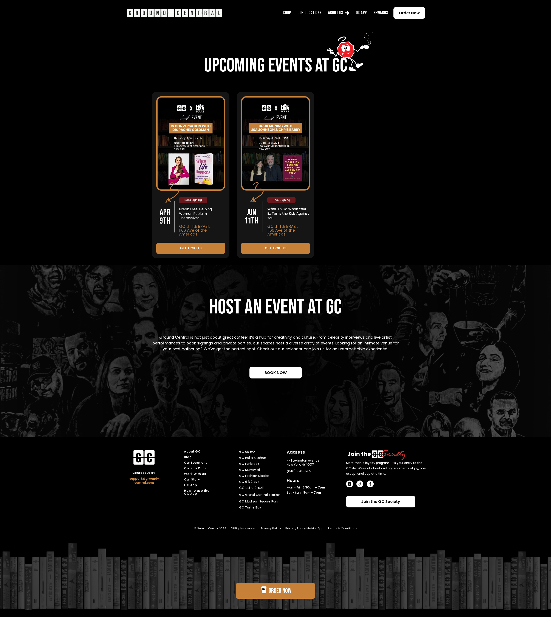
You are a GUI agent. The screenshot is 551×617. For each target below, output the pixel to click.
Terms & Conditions (342, 528)
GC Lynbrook (249, 464)
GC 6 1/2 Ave (249, 482)
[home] (174, 12)
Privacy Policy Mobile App (304, 528)
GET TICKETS (191, 248)
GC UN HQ (247, 452)
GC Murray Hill (250, 470)
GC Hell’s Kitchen (252, 458)
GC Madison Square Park (258, 501)
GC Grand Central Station (259, 495)
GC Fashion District (254, 476)
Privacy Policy (271, 528)
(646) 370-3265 (299, 471)
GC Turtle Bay (250, 507)
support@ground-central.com (144, 480)
